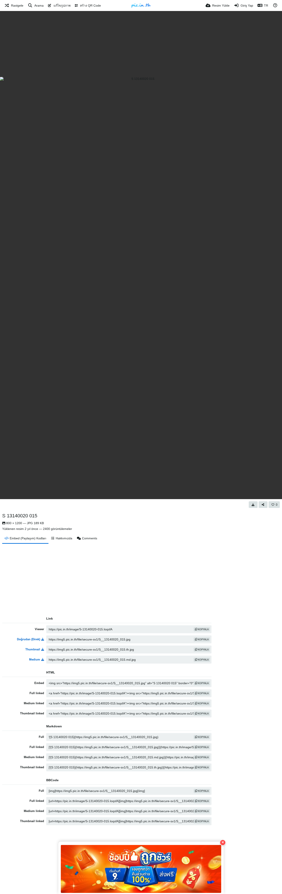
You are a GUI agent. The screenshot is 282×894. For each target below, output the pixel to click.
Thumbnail (32, 649)
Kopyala (203, 629)
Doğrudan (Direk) (28, 639)
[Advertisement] (141, 44)
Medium (34, 659)
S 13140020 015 (19, 515)
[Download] (253, 504)
